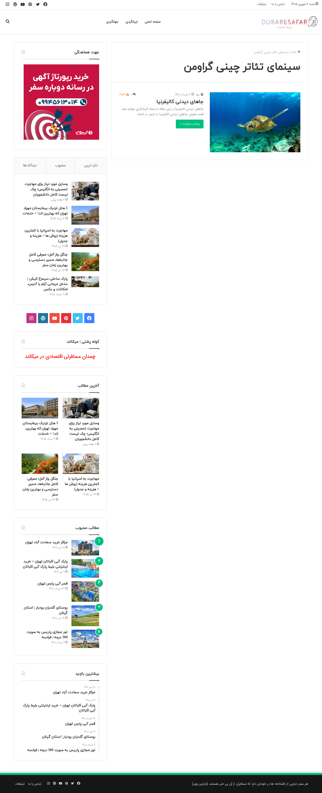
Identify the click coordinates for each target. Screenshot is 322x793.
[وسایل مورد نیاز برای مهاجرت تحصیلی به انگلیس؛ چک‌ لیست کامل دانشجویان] (85, 191)
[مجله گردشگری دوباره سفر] (289, 22)
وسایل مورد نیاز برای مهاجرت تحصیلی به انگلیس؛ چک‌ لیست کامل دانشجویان (46, 189)
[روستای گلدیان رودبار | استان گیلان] (85, 615)
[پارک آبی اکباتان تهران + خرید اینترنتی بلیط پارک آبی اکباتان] (85, 568)
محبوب (60, 165)
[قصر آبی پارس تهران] (85, 591)
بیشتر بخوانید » (190, 124)
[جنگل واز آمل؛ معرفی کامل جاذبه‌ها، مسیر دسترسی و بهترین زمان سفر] (85, 261)
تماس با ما (278, 4)
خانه (294, 52)
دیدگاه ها (30, 165)
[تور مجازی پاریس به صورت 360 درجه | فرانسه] (85, 639)
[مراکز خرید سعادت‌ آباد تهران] (85, 548)
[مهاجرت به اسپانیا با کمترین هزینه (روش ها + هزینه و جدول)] (85, 237)
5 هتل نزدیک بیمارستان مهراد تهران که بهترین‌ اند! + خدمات (40, 428)
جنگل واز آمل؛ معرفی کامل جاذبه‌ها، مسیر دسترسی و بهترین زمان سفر (48, 260)
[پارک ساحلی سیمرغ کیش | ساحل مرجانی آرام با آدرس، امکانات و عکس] (85, 281)
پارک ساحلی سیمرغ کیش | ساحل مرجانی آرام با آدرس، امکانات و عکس (47, 284)
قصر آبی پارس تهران (53, 583)
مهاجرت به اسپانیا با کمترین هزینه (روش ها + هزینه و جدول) (46, 235)
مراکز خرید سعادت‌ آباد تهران (46, 542)
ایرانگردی (132, 22)
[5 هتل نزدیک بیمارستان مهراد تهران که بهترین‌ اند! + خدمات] (85, 215)
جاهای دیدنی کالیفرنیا (180, 101)
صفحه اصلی (153, 22)
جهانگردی (112, 22)
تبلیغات (261, 4)
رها (198, 94)
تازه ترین (91, 165)
